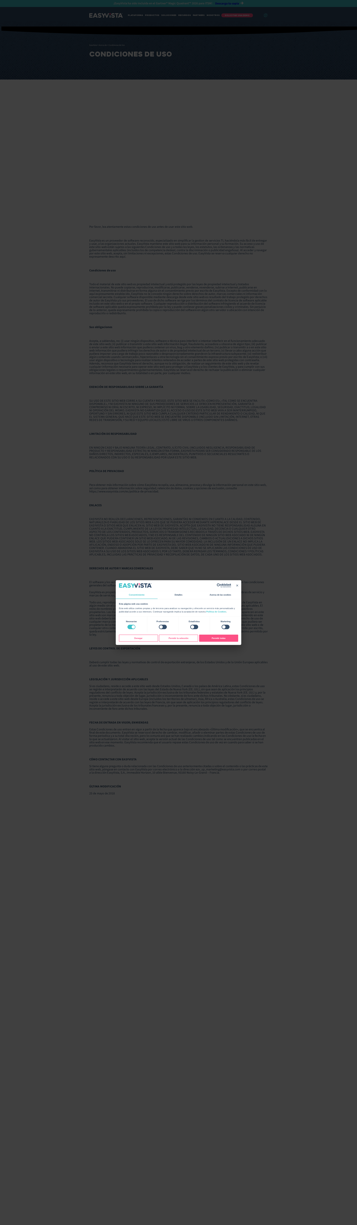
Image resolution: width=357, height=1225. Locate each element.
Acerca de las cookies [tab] (220, 594)
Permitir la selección (178, 638)
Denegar (138, 638)
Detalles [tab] (179, 594)
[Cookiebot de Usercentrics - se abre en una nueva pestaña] (219, 585)
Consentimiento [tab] (136, 594)
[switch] (163, 627)
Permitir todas (218, 638)
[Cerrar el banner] (237, 585)
